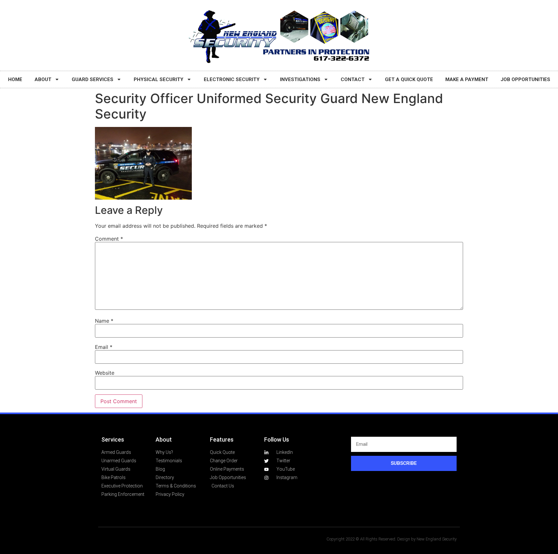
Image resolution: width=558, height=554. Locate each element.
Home (15, 79)
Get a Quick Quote (409, 79)
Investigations (300, 79)
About (43, 79)
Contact (353, 79)
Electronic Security (232, 79)
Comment (109, 238)
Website (104, 372)
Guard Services (92, 79)
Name (104, 320)
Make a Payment (466, 79)
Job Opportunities (525, 79)
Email (103, 347)
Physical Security (158, 79)
